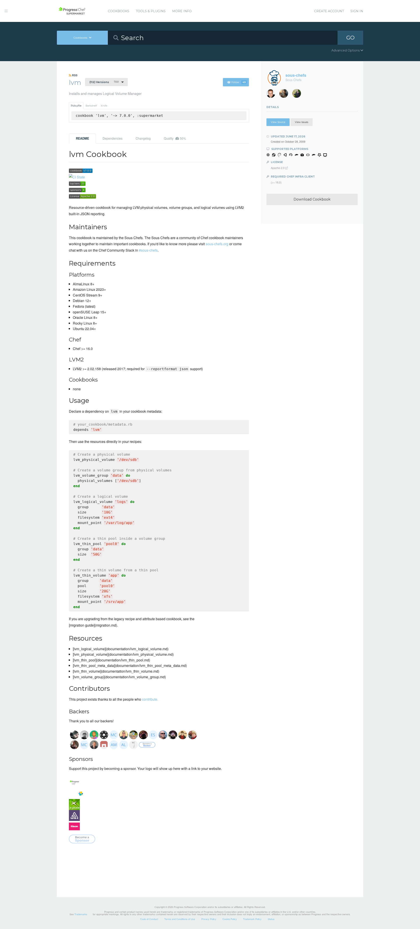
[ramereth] (272, 94)
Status (271, 919)
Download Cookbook (312, 199)
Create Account (329, 11)
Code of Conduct (149, 919)
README (82, 138)
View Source (278, 122)
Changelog (143, 138)
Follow (238, 82)
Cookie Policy (229, 919)
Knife (104, 105)
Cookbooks (118, 11)
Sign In (356, 11)
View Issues (301, 122)
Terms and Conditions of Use (179, 919)
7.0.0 (104, 82)
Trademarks (80, 914)
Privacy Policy (208, 919)
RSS (74, 75)
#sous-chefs (148, 250)
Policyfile (76, 105)
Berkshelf (91, 105)
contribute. (150, 699)
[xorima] (298, 94)
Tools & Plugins (151, 11)
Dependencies (112, 138)
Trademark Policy (252, 919)
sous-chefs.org (217, 243)
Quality (175, 138)
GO (350, 37)
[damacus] (285, 94)
